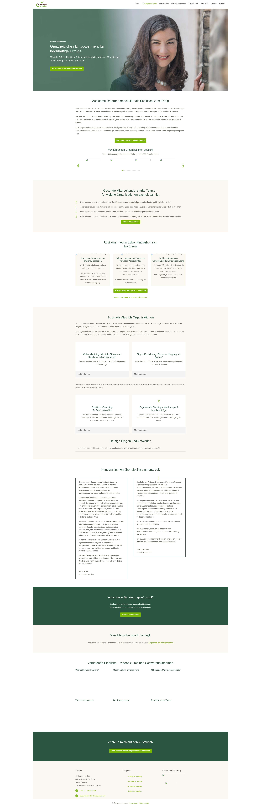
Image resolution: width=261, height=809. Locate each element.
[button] (78, 165)
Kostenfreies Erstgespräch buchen (130, 291)
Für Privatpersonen (178, 4)
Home (137, 4)
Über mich (204, 4)
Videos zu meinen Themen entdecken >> (130, 297)
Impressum (133, 803)
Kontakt (222, 4)
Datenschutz (144, 803)
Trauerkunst (193, 4)
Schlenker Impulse (135, 777)
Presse (214, 4)
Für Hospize (164, 4)
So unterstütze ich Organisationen (67, 69)
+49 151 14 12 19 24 (88, 791)
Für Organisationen (149, 4)
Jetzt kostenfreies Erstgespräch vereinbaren (130, 751)
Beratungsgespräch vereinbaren (130, 140)
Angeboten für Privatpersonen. (160, 643)
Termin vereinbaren (130, 615)
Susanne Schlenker (135, 781)
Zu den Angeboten (131, 222)
